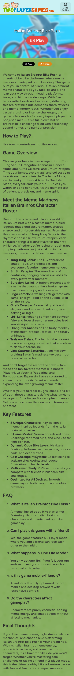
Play (40, 40)
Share (46, 64)
